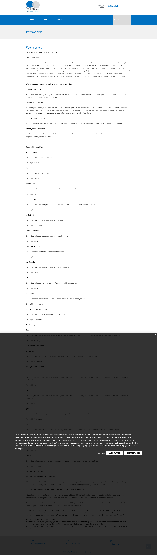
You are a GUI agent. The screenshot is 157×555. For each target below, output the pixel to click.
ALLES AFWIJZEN (114, 453)
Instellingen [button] (101, 453)
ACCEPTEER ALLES (133, 453)
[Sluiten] (155, 334)
